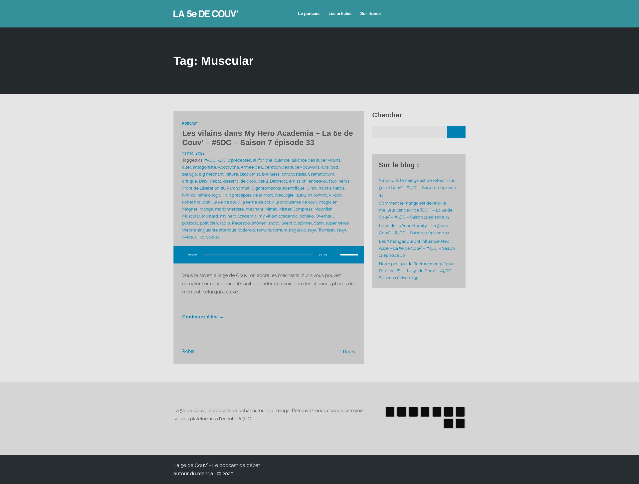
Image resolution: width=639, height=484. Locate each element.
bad (334, 167)
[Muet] (334, 254)
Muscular (191, 216)
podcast (190, 223)
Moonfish (323, 209)
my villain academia (278, 216)
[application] (268, 259)
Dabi (203, 181)
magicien (328, 202)
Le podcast (309, 13)
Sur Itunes (370, 13)
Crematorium (321, 174)
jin (310, 195)
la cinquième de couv (296, 202)
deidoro (248, 181)
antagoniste (204, 167)
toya (312, 230)
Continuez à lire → (203, 316)
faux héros (339, 181)
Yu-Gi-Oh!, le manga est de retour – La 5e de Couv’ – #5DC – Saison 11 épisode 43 (417, 187)
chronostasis (294, 174)
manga (206, 209)
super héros (337, 223)
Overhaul (325, 216)
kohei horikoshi (197, 202)
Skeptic (288, 223)
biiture (232, 174)
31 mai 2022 (193, 153)
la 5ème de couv (257, 202)
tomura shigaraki (289, 230)
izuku (301, 195)
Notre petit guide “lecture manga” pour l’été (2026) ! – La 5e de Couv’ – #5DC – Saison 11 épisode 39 (417, 270)
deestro (230, 181)
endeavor (318, 181)
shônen (259, 223)
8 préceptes (239, 160)
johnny (320, 195)
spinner (305, 223)
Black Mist (250, 174)
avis (325, 167)
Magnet (189, 209)
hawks (325, 188)
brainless (271, 174)
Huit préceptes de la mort (248, 195)
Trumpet (326, 230)
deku (263, 181)
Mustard (210, 216)
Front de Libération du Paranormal (215, 188)
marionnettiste (229, 209)
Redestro (241, 223)
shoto (273, 223)
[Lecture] (181, 254)
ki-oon (335, 195)
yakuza (213, 237)
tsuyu (342, 230)
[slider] (349, 254)
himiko (188, 195)
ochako (307, 216)
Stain (319, 223)
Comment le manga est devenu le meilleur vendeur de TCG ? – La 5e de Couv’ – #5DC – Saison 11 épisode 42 (416, 210)
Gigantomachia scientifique (278, 188)
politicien (209, 223)
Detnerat (278, 181)
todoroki (246, 230)
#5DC (209, 160)
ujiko (199, 237)
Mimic (271, 209)
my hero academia (238, 216)
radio (225, 223)
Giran (312, 188)
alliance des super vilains (316, 160)
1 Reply (347, 351)
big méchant (211, 174)
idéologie (284, 195)
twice (187, 237)
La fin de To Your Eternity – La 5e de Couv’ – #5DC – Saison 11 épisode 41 (414, 229)
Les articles (339, 13)
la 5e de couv (226, 202)
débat (215, 181)
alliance (282, 160)
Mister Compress (296, 209)
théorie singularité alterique (209, 230)
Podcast (190, 123)
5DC (221, 160)
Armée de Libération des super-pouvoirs (280, 167)
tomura (264, 230)
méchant (254, 209)
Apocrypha (228, 167)
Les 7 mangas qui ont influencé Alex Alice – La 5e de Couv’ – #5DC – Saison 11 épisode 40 (417, 248)
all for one (262, 160)
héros (338, 188)
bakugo (189, 174)
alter (186, 167)
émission (298, 181)
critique (189, 181)
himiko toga (209, 195)
